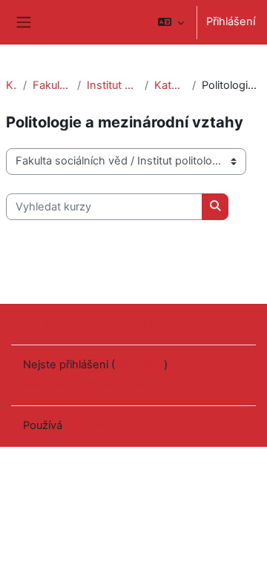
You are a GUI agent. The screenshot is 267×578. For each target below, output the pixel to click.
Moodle (84, 425)
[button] (171, 22)
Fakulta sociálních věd (52, 85)
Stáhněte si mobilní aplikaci (91, 383)
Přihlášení (230, 21)
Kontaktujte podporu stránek (115, 323)
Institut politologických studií (112, 85)
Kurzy (11, 85)
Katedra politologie (170, 85)
